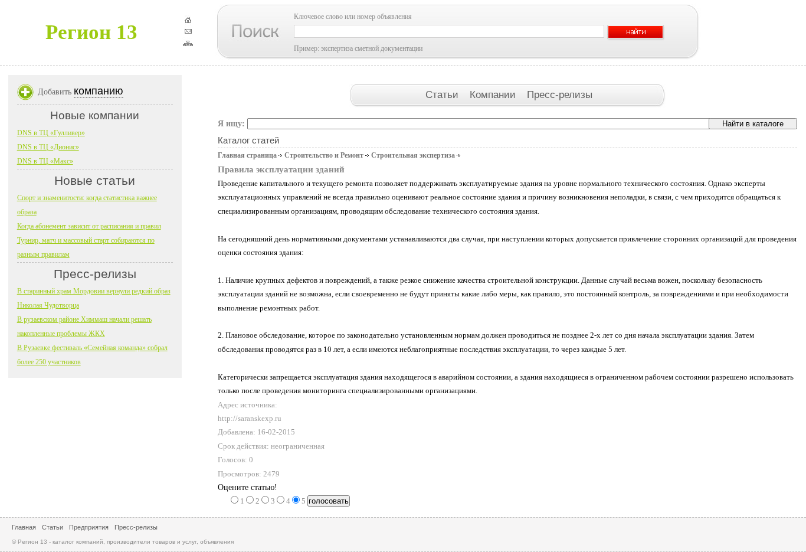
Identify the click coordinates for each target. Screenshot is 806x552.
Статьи (443, 94)
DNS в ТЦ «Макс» (45, 161)
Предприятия (89, 527)
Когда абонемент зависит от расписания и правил (89, 226)
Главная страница (247, 155)
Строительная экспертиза (413, 155)
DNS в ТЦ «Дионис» (48, 147)
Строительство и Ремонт (323, 155)
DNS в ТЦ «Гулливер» (51, 133)
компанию (98, 91)
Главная (24, 527)
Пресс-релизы (559, 94)
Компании (494, 94)
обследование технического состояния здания (461, 211)
